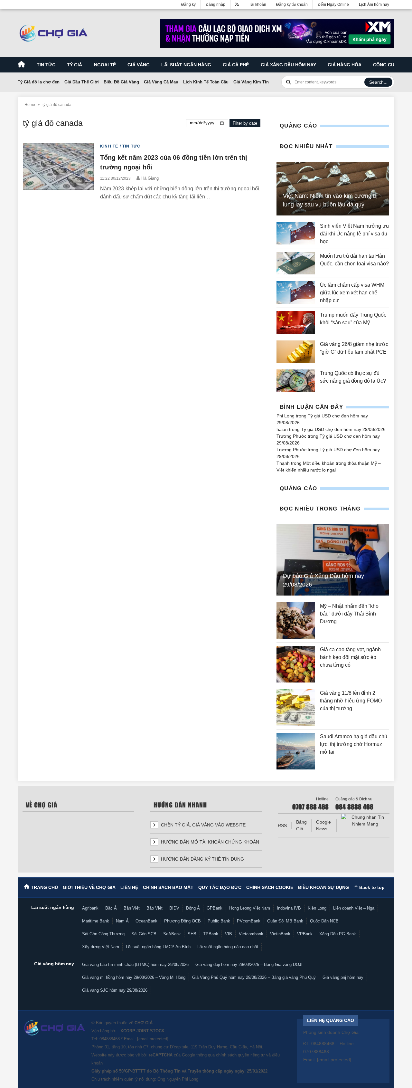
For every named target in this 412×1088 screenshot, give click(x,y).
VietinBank (280, 933)
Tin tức (46, 64)
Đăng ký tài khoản (292, 4)
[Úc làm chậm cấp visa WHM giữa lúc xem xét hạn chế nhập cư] (295, 292)
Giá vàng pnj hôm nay (343, 977)
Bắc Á (111, 908)
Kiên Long (317, 908)
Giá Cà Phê (236, 64)
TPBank (210, 933)
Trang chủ (44, 887)
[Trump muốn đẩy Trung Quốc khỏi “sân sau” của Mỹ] (295, 322)
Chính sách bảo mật (168, 887)
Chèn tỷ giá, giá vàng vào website (203, 824)
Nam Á (122, 921)
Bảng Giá (301, 825)
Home (29, 104)
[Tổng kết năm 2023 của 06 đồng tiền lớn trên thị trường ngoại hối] (58, 172)
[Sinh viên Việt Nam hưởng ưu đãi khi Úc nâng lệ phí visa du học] (295, 233)
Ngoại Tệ (105, 64)
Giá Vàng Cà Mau (161, 82)
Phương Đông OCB (182, 921)
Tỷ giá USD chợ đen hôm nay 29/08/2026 (343, 429)
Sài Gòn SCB (143, 933)
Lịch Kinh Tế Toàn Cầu (206, 82)
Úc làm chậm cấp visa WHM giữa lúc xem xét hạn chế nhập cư (352, 292)
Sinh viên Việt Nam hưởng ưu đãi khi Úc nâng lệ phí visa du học (354, 233)
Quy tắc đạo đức (219, 887)
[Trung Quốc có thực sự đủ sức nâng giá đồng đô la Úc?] (295, 380)
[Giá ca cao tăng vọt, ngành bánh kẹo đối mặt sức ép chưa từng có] (295, 664)
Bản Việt (132, 908)
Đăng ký (188, 4)
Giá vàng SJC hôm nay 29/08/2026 (114, 990)
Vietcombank (251, 933)
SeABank (172, 933)
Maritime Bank (95, 921)
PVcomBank (248, 921)
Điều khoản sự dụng (323, 887)
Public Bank (219, 921)
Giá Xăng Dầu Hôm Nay (288, 64)
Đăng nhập (215, 4)
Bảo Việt (154, 908)
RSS (282, 825)
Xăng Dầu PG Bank (337, 933)
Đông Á (193, 908)
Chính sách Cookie (269, 887)
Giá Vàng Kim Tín (251, 82)
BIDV (174, 908)
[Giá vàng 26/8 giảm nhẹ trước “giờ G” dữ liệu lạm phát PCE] (295, 351)
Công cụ (383, 64)
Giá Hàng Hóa (344, 64)
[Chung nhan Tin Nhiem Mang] (365, 820)
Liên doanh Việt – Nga (353, 908)
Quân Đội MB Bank (285, 921)
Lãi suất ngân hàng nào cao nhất (227, 946)
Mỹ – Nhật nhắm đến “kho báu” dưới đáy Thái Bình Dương (349, 613)
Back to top (371, 887)
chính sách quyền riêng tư (240, 1055)
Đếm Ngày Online (333, 4)
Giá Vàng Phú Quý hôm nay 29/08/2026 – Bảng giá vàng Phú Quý (254, 977)
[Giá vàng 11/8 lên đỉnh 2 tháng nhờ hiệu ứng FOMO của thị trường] (295, 707)
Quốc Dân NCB (324, 921)
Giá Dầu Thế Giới (81, 82)
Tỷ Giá (74, 64)
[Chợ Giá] (53, 33)
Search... (378, 82)
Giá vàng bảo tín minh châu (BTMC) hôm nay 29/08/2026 (135, 964)
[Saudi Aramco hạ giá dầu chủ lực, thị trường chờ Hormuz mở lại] (295, 751)
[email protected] (152, 1038)
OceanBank (146, 921)
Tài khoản (257, 4)
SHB (192, 933)
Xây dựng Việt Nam (100, 946)
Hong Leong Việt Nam (249, 908)
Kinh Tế (109, 146)
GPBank (214, 908)
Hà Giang (150, 178)
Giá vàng (138, 64)
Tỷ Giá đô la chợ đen (39, 82)
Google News (323, 825)
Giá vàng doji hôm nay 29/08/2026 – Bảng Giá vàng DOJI (249, 964)
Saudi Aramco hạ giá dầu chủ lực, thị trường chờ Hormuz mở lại (353, 744)
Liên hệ (129, 887)
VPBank (305, 933)
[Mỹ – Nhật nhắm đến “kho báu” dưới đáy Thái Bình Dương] (295, 620)
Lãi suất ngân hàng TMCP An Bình (158, 946)
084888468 (109, 1038)
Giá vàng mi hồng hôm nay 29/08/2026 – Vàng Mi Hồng (133, 977)
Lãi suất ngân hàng (186, 64)
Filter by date (245, 123)
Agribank (90, 908)
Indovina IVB (289, 908)
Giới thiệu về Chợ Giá (89, 887)
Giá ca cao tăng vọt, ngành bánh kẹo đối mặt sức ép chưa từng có (350, 657)
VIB (228, 933)
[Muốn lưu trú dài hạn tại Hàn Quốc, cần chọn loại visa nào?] (295, 263)
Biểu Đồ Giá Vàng (121, 82)
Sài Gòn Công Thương (103, 933)
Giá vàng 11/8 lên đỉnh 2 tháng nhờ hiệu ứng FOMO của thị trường (351, 700)
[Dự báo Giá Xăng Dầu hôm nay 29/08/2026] (332, 560)
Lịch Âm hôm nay (374, 4)
